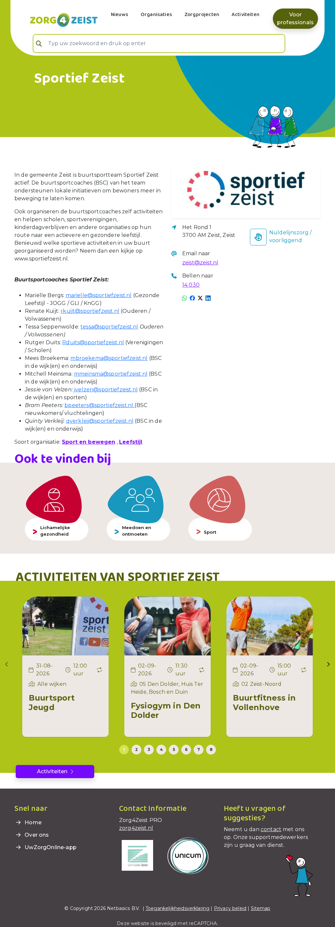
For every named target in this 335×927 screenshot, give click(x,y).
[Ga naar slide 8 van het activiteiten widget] (211, 750)
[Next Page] (328, 664)
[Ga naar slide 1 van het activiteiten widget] (124, 750)
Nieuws (119, 14)
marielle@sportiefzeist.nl (99, 295)
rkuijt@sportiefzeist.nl (90, 311)
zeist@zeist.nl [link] (200, 262)
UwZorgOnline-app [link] (50, 847)
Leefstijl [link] (130, 442)
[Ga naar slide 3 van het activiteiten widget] (149, 750)
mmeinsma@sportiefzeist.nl (111, 374)
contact (271, 829)
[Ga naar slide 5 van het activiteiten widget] (174, 750)
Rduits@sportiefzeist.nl (93, 342)
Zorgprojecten (202, 14)
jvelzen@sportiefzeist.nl (106, 389)
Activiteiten (245, 14)
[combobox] (159, 43)
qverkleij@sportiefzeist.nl (99, 421)
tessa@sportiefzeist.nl (109, 327)
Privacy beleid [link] (230, 908)
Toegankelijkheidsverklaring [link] (177, 908)
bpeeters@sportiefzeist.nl (99, 405)
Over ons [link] (36, 835)
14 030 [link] (191, 285)
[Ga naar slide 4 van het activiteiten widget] (161, 750)
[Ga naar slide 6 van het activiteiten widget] (186, 750)
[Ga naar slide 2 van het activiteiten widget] (136, 750)
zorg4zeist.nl (136, 828)
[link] (55, 19)
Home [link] (32, 822)
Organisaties (156, 14)
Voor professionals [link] (295, 18)
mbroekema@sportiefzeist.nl (109, 358)
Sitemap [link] (261, 908)
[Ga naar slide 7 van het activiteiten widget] (198, 750)
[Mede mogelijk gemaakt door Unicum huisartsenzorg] (188, 855)
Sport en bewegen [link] (88, 442)
